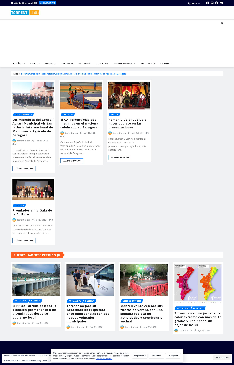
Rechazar (156, 355)
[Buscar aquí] (222, 23)
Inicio (15, 73)
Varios (165, 63)
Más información (24, 168)
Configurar (173, 355)
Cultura (103, 63)
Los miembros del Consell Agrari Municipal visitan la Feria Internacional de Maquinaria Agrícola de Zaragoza (73, 73)
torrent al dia (23, 140)
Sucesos (50, 63)
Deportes (67, 63)
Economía (85, 63)
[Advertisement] (108, 40)
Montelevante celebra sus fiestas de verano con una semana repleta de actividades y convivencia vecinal (141, 313)
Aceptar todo (140, 355)
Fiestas (35, 63)
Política (19, 63)
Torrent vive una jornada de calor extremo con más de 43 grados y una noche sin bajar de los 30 (197, 319)
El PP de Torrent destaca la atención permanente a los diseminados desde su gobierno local (34, 311)
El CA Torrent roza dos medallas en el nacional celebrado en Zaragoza (79, 123)
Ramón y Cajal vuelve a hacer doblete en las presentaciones (127, 123)
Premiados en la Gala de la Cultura (32, 212)
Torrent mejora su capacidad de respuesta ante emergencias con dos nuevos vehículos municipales (87, 313)
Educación (147, 63)
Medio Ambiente (125, 63)
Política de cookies (104, 358)
